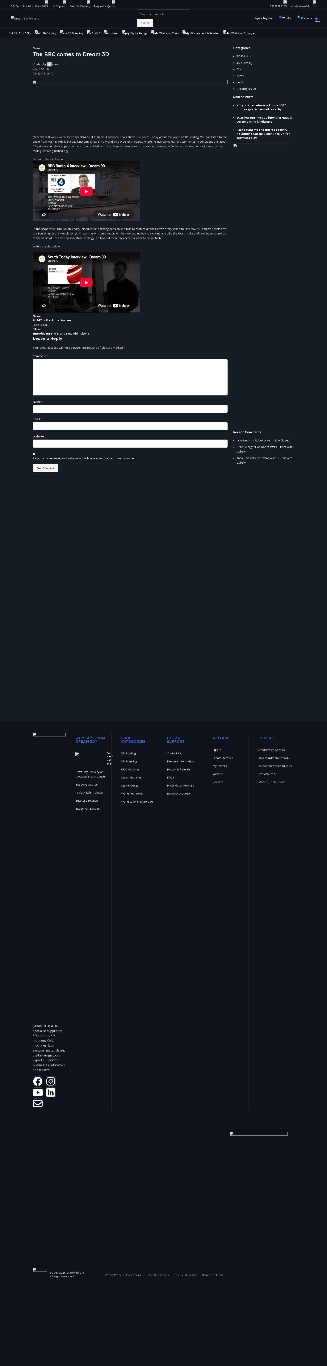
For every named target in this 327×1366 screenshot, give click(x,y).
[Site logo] (25, 18)
